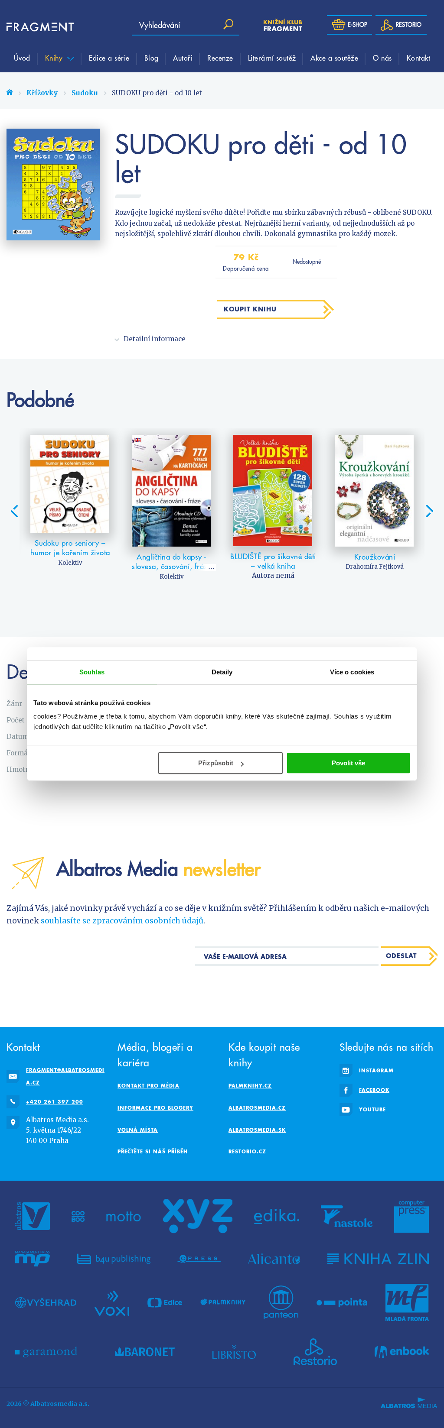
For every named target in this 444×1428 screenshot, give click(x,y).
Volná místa (138, 1129)
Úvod (22, 57)
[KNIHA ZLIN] (378, 1258)
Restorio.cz (247, 1151)
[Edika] (276, 1216)
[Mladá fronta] (407, 1302)
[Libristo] (234, 1352)
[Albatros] (33, 1216)
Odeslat (401, 955)
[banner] (33, 27)
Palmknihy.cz (250, 1085)
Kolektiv (70, 563)
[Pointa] (342, 1302)
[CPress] (199, 1258)
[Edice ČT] (165, 1302)
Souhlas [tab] (91, 672)
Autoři (183, 57)
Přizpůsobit (215, 763)
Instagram (376, 1070)
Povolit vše (348, 763)
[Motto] (124, 1216)
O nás (382, 57)
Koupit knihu (250, 309)
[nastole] (347, 1216)
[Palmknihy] (223, 1302)
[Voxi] (112, 1302)
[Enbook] (401, 1352)
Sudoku (85, 93)
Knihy (55, 57)
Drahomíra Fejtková (375, 566)
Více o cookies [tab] (352, 672)
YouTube (372, 1109)
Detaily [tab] (222, 672)
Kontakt (419, 57)
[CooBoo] (78, 1216)
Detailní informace (155, 339)
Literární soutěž (272, 57)
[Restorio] (315, 1352)
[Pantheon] (281, 1302)
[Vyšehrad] (46, 1302)
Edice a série (109, 57)
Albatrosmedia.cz (257, 1107)
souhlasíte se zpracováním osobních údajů (122, 921)
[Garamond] (46, 1352)
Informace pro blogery (155, 1107)
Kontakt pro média (149, 1085)
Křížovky (42, 93)
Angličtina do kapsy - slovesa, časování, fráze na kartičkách (171, 566)
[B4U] (114, 1258)
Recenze (220, 57)
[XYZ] (198, 1216)
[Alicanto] (274, 1258)
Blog (151, 57)
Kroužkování (374, 557)
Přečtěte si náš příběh (153, 1151)
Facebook (374, 1090)
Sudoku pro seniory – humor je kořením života (70, 547)
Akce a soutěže (334, 57)
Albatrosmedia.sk (257, 1129)
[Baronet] (144, 1352)
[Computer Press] (411, 1216)
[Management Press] (33, 1258)
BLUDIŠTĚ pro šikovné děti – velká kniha (273, 561)
